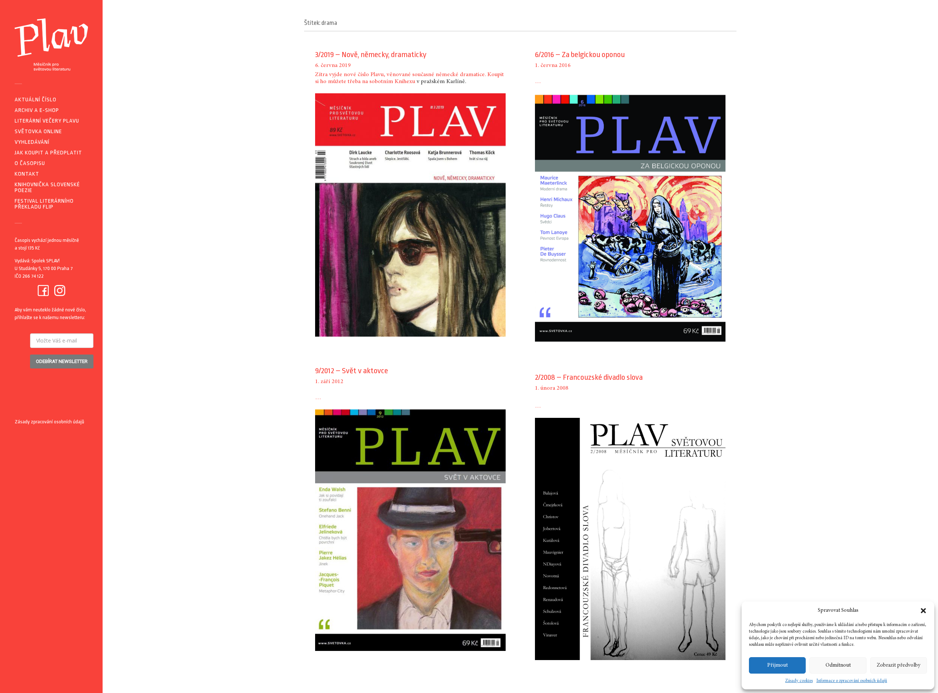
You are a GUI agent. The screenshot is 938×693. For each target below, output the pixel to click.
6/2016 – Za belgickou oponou (580, 54)
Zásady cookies (799, 681)
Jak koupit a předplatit (48, 153)
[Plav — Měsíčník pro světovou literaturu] (51, 44)
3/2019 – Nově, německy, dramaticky (370, 54)
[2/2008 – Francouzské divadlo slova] (630, 539)
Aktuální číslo (35, 100)
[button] (923, 610)
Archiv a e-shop (37, 110)
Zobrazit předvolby (898, 665)
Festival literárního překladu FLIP (44, 204)
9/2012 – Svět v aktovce (351, 370)
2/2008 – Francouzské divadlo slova (589, 377)
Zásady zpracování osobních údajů (49, 421)
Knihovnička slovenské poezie (47, 187)
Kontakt (27, 174)
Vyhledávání (32, 142)
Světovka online (38, 131)
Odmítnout (838, 665)
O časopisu (30, 163)
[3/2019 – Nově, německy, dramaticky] (410, 215)
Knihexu (405, 82)
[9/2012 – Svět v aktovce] (410, 530)
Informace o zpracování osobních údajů (851, 681)
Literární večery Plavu (47, 121)
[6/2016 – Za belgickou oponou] (630, 218)
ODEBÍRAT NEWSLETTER (62, 361)
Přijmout (777, 665)
